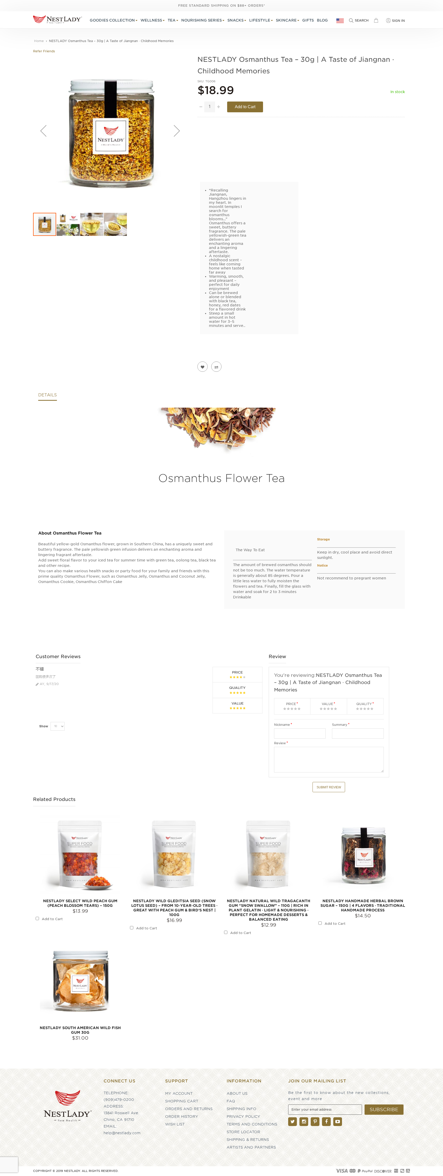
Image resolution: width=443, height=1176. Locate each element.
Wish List (175, 1124)
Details (47, 395)
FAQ (231, 1101)
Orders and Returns (189, 1109)
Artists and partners (251, 1147)
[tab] (47, 396)
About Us (237, 1093)
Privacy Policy (243, 1116)
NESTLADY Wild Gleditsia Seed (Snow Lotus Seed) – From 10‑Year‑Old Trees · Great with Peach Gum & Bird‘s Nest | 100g (174, 908)
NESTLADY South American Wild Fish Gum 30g (80, 1030)
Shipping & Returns (248, 1140)
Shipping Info (241, 1109)
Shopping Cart (181, 1101)
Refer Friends (44, 51)
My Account (179, 1093)
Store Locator (243, 1132)
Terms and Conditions (252, 1124)
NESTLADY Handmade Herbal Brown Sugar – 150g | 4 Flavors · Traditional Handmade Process (362, 905)
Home (39, 41)
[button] (43, 131)
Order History (181, 1116)
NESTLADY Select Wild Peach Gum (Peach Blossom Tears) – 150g (80, 903)
